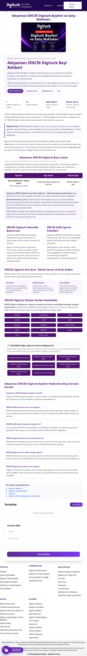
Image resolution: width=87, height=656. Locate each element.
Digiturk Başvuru (15, 488)
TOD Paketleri (5, 588)
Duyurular (33, 624)
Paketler (48, 5)
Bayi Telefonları (35, 614)
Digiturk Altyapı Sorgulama (69, 572)
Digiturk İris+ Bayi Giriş (67, 575)
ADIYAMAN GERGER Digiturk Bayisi (68, 358)
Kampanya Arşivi (35, 580)
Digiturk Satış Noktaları (18, 491)
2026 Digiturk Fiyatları (9, 582)
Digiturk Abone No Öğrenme (11, 610)
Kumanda (62, 585)
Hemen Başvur (74, 5)
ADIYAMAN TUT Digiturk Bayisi (43, 373)
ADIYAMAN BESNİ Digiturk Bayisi (19, 358)
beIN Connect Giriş (7, 604)
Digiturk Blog (5, 623)
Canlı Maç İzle (63, 588)
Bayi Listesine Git (15, 91)
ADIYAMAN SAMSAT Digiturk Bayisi (19, 373)
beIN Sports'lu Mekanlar (68, 592)
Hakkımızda (33, 637)
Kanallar (60, 5)
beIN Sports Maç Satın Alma (11, 630)
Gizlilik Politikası (35, 627)
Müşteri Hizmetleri (36, 607)
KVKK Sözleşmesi (36, 634)
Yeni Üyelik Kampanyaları (26, 5)
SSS (58, 91)
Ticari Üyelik (34, 621)
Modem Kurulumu (7, 614)
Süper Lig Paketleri (7, 575)
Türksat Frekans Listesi (9, 633)
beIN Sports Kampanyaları (39, 574)
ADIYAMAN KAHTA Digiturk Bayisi (43, 365)
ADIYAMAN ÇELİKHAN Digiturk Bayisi (43, 358)
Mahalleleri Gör (47, 91)
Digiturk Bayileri (35, 610)
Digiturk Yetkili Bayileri (38, 617)
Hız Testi (61, 578)
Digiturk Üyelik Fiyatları (9, 578)
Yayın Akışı (62, 582)
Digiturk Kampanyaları (38, 570)
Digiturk (12, 493)
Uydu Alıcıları (5, 626)
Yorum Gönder (43, 554)
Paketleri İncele (31, 91)
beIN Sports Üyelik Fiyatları (11, 585)
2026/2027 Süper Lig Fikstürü (69, 595)
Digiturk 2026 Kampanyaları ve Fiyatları (24, 496)
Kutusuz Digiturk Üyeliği (38, 577)
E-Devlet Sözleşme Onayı (10, 607)
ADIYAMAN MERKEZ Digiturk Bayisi (68, 365)
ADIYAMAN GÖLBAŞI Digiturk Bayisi (19, 365)
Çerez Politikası (35, 631)
